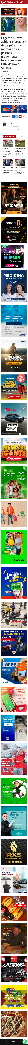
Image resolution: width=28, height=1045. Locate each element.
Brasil (4, 159)
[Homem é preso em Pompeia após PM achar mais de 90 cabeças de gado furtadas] (20, 143)
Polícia (3, 33)
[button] (24, 1041)
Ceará (16, 159)
